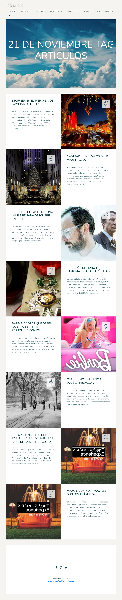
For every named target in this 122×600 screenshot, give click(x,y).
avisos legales (53, 581)
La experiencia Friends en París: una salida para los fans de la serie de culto (32, 438)
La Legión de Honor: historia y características (88, 269)
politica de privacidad (66, 581)
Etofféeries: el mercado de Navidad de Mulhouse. (32, 102)
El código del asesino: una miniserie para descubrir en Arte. (32, 215)
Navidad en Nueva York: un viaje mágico (88, 158)
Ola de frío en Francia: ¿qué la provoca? (84, 381)
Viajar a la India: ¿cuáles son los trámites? (86, 492)
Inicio (54, 84)
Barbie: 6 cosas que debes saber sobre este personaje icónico (32, 327)
